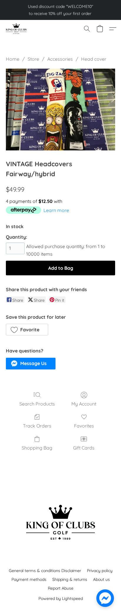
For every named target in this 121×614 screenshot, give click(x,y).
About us (101, 579)
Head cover (93, 59)
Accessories (60, 59)
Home (12, 59)
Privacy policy (99, 570)
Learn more (56, 210)
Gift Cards (84, 448)
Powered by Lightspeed (60, 598)
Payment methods (28, 579)
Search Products (37, 404)
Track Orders (37, 426)
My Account (83, 404)
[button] (16, 29)
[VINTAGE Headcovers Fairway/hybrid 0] (60, 109)
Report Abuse (60, 588)
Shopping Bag (37, 448)
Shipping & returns (69, 579)
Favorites (84, 426)
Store (33, 59)
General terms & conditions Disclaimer (45, 570)
